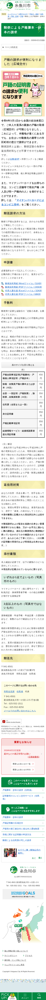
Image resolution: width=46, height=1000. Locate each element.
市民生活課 (9, 691)
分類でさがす (23, 14)
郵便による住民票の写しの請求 (17, 840)
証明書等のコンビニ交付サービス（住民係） (21, 797)
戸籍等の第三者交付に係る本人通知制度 (21, 829)
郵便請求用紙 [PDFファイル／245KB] (23, 287)
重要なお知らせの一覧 (22, 764)
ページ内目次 (11, 47)
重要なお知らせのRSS (22, 770)
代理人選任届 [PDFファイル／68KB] (23, 294)
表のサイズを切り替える (23, 365)
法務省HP (14, 159)
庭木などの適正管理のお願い (17, 754)
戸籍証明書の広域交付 (13, 823)
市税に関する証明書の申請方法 (17, 834)
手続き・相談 (34, 14)
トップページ (12, 14)
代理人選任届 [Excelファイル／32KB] (23, 291)
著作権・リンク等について (15, 960)
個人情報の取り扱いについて (16, 951)
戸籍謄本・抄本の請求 (13, 817)
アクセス (28, 956)
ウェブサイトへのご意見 (14, 965)
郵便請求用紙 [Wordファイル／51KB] (23, 283)
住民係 (20, 691)
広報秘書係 (33, 757)
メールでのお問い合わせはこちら (20, 711)
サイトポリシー (10, 956)
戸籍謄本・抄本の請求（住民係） (18, 790)
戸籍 (21, 16)
